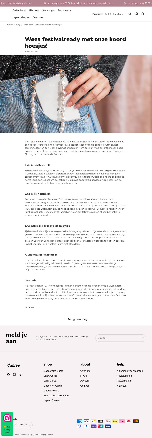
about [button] (85, 364)
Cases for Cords (53, 385)
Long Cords (50, 380)
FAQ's (83, 375)
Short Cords (50, 375)
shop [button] (48, 364)
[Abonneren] (143, 338)
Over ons (85, 371)
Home (10, 24)
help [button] (120, 364)
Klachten (121, 385)
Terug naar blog (78, 319)
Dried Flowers (51, 390)
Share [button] (31, 307)
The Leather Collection (56, 395)
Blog (18, 24)
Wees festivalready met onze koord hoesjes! (42, 24)
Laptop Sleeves (52, 400)
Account (84, 380)
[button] (19, 10)
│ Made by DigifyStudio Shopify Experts (36, 435)
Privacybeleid (124, 375)
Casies (16, 435)
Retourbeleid (124, 380)
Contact (84, 385)
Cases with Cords (53, 371)
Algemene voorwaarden (130, 371)
